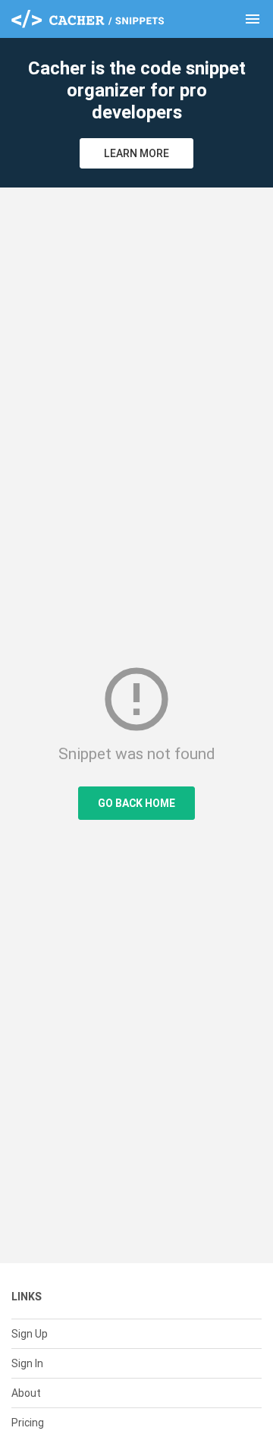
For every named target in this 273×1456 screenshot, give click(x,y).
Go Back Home (136, 803)
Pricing (27, 1422)
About (26, 1393)
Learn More (136, 153)
